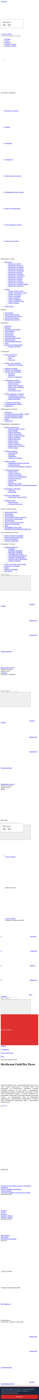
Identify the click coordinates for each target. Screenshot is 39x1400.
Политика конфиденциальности (11, 1189)
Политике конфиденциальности (10, 1393)
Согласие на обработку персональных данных (16, 1192)
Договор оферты (6, 1191)
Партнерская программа (8, 1239)
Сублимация (5, 1049)
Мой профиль (5, 1235)
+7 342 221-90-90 (6, 34)
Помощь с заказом (6, 1217)
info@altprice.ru (6, 1304)
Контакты (4, 1214)
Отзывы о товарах (6, 1216)
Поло (2, 1056)
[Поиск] (16, 583)
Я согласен (19, 1396)
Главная (3, 1046)
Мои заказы (4, 1237)
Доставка (4, 1210)
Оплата (3, 1212)
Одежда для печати (7, 1053)
